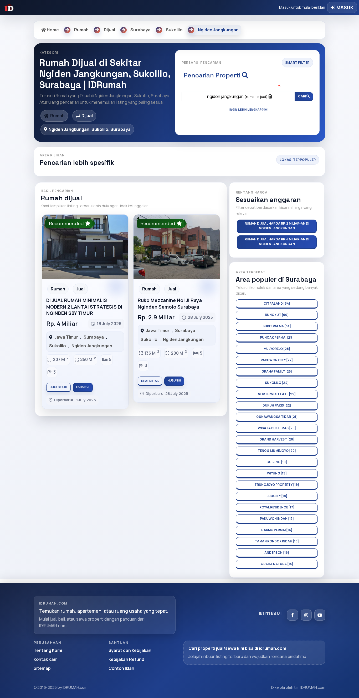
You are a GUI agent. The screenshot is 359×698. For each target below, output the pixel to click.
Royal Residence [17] (276, 507)
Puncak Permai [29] (277, 337)
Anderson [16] (276, 552)
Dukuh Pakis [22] (277, 405)
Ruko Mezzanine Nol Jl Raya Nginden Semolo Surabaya (170, 303)
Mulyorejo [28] (277, 348)
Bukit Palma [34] (277, 326)
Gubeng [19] (276, 462)
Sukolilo (57, 346)
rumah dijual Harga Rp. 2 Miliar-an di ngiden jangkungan (277, 225)
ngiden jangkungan (237, 96)
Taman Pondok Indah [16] (277, 541)
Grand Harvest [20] (276, 439)
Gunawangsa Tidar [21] (277, 416)
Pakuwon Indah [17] (277, 518)
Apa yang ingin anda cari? (247, 87)
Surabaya (94, 337)
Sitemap (42, 668)
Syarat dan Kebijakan (130, 650)
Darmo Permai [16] (276, 530)
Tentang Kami (48, 650)
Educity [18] (276, 496)
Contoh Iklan (121, 668)
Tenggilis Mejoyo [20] (277, 450)
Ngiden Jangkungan (91, 346)
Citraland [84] (277, 303)
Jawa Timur (66, 337)
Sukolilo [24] (277, 382)
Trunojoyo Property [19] (276, 484)
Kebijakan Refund (126, 659)
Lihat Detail (58, 387)
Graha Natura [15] (277, 564)
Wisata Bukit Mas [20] (277, 428)
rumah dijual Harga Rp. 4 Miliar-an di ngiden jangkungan (277, 241)
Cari (302, 96)
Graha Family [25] (276, 371)
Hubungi (82, 387)
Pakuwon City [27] (277, 360)
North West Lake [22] (277, 394)
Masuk (344, 7)
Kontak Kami (46, 659)
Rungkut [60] (277, 315)
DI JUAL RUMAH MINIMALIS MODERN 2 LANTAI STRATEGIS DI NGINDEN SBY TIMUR (84, 306)
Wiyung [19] (277, 473)
